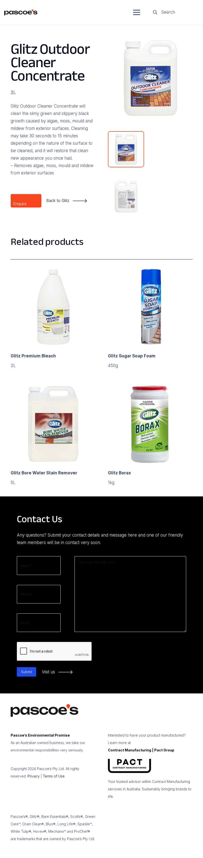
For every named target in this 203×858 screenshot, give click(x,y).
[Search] (155, 12)
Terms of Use (54, 776)
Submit (26, 672)
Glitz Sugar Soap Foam (131, 355)
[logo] (20, 12)
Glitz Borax (119, 472)
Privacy (33, 776)
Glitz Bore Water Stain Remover (44, 472)
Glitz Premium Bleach (33, 355)
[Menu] (136, 12)
